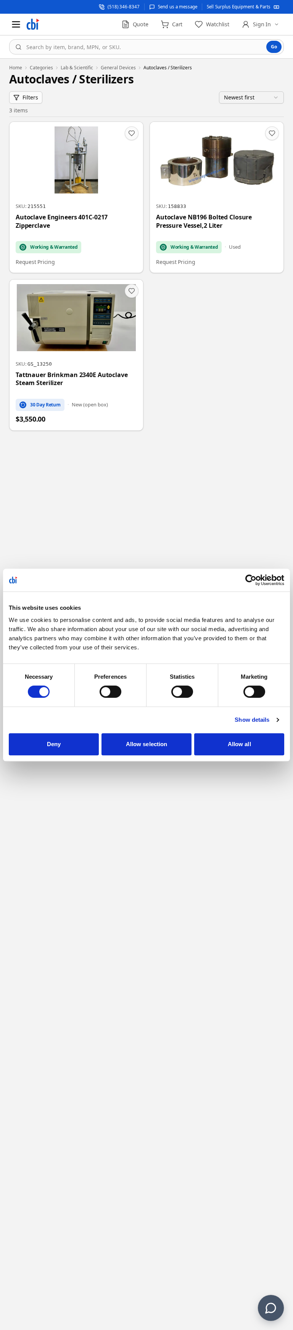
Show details (252, 719)
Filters (30, 97)
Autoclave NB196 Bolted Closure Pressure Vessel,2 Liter (204, 221)
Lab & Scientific (77, 68)
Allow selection (146, 744)
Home (15, 68)
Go (274, 46)
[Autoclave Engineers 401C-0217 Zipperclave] (76, 197)
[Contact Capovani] (271, 1308)
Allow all (239, 744)
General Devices (118, 68)
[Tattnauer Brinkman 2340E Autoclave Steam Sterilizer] (76, 355)
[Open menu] (16, 24)
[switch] (110, 692)
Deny (54, 744)
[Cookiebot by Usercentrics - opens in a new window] (250, 580)
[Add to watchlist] (131, 133)
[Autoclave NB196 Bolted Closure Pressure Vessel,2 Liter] (216, 197)
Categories (41, 68)
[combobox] (146, 46)
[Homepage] (33, 24)
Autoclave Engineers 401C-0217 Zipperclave (62, 221)
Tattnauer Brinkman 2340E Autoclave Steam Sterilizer (72, 379)
